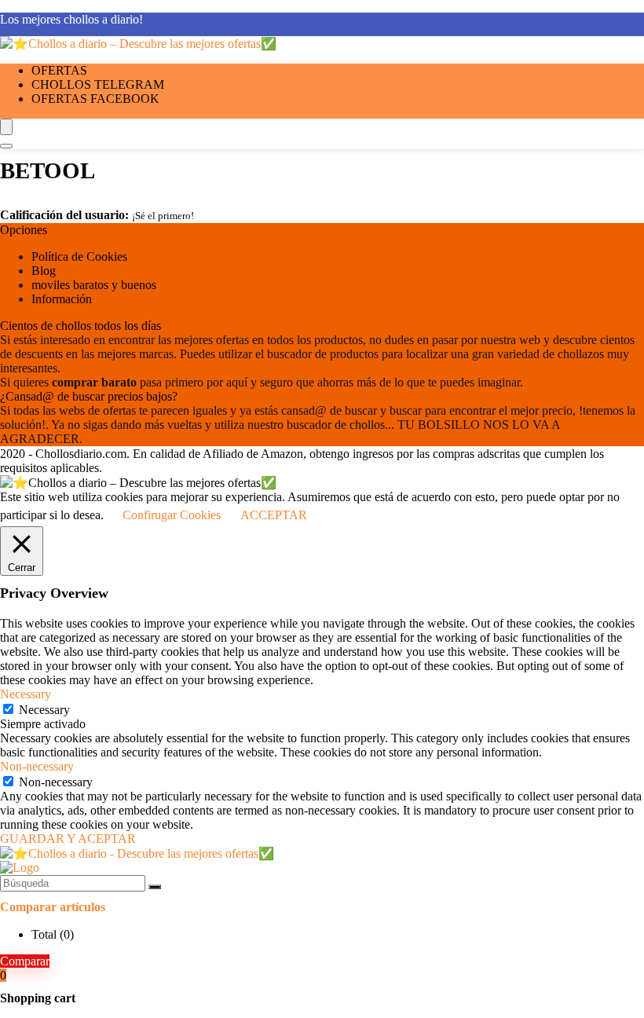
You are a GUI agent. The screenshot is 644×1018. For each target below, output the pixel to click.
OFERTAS (59, 70)
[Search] (6, 146)
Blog (43, 270)
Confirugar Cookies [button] (172, 515)
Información (61, 299)
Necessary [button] (25, 694)
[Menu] (6, 127)
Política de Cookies (79, 256)
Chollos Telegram (97, 84)
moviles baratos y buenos (93, 284)
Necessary (44, 709)
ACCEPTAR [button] (273, 515)
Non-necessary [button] (37, 766)
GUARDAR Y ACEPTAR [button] (68, 838)
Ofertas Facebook (95, 98)
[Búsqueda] (154, 886)
